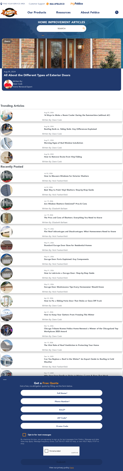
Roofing (77, 34)
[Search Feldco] (116, 12)
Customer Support (37, 4)
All (43, 34)
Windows (51, 34)
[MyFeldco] (76, 4)
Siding (61, 34)
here (72, 467)
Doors (69, 34)
